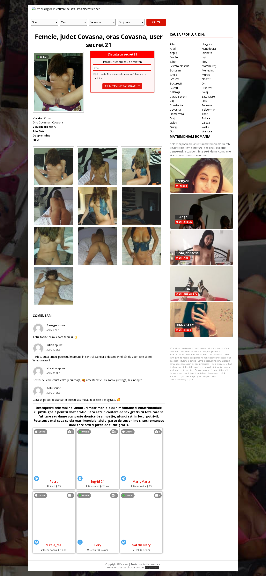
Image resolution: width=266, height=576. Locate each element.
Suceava (207, 105)
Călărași (175, 92)
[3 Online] (97, 476)
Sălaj (205, 92)
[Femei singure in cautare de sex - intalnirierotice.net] (66, 9)
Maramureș (209, 66)
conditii (221, 373)
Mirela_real (54, 545)
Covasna (175, 109)
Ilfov (204, 61)
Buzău (174, 88)
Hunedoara (209, 48)
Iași (204, 57)
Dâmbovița (177, 114)
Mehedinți (208, 70)
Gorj (172, 131)
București (176, 83)
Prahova (207, 88)
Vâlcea (206, 122)
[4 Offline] (54, 476)
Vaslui (205, 127)
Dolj (172, 118)
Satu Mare (208, 96)
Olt (203, 83)
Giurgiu (174, 127)
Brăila (173, 75)
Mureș (206, 75)
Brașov (174, 79)
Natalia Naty (141, 545)
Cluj (172, 101)
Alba (172, 44)
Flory (97, 545)
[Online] (58, 53)
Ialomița (207, 53)
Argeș (173, 53)
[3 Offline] (54, 540)
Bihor (173, 61)
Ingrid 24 (97, 481)
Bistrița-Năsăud (179, 66)
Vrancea (207, 131)
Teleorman (209, 109)
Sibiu (205, 101)
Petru (54, 481)
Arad (173, 48)
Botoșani (175, 70)
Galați (173, 122)
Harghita (207, 44)
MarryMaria (141, 481)
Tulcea (206, 118)
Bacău (174, 57)
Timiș (205, 114)
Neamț (206, 79)
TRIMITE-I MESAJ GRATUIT (122, 86)
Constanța (176, 105)
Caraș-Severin (178, 96)
